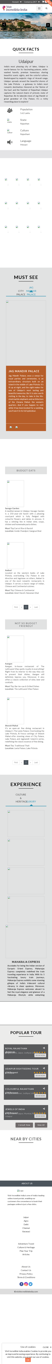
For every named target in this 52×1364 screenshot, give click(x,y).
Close (47, 1347)
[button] (43, 1)
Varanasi (26, 1231)
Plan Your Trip (26, 1251)
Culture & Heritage (26, 1247)
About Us (26, 1266)
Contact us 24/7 (30, 2)
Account (15, 2)
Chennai (26, 1228)
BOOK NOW (40, 1055)
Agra (26, 1220)
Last (36, 607)
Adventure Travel (26, 1243)
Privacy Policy (26, 1273)
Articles (26, 1254)
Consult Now (24, 1125)
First (16, 607)
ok (28, 1360)
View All (41, 1125)
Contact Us (26, 1270)
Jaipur (26, 1217)
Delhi (26, 1224)
